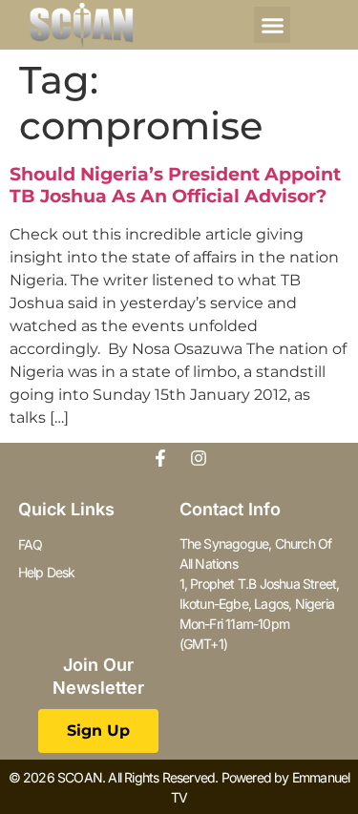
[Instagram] (198, 458)
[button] (272, 25)
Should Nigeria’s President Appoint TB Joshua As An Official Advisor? (175, 185)
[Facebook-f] (160, 458)
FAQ (30, 544)
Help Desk (46, 572)
